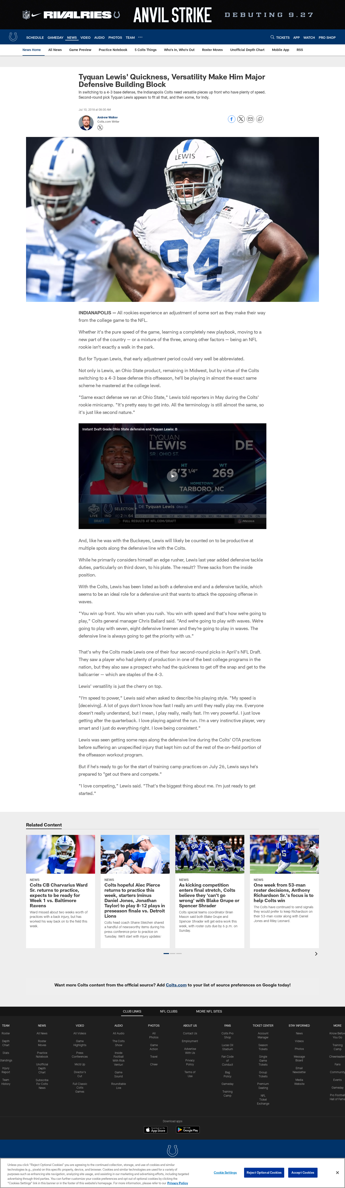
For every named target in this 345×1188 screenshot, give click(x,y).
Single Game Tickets (263, 1060)
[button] (172, 476)
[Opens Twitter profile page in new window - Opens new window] (100, 127)
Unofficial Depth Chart (42, 1068)
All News (42, 1033)
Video (80, 1025)
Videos (299, 1041)
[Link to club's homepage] (13, 37)
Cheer (154, 1064)
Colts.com (176, 984)
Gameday (228, 1083)
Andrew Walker (107, 117)
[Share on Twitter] (241, 122)
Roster (6, 1033)
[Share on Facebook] (231, 122)
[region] (172, 1173)
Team (5, 1025)
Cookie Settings (225, 1172)
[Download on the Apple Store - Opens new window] (155, 1130)
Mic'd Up (80, 1064)
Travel (153, 1056)
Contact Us (190, 1033)
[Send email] (250, 122)
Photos (154, 1025)
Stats (6, 1052)
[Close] (337, 1173)
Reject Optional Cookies (264, 1172)
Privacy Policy (177, 1183)
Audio (119, 1025)
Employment (190, 1041)
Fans (338, 1064)
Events (337, 1079)
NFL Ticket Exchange (263, 1099)
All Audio (118, 1033)
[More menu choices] (140, 37)
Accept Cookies (302, 1172)
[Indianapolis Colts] (172, 1151)
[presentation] (317, 954)
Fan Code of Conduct (228, 1060)
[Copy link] (260, 119)
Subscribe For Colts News (42, 1084)
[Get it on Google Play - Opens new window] (188, 1132)
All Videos (79, 1033)
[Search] (272, 37)
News (42, 1025)
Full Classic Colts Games (80, 1087)
